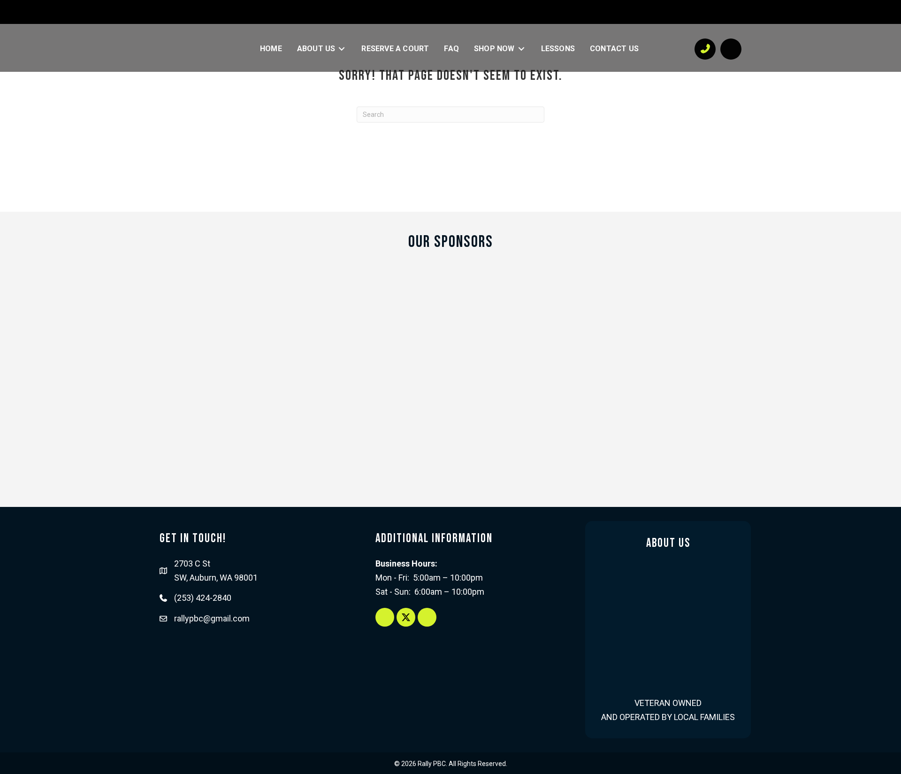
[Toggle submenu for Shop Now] (521, 49)
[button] (202, 11)
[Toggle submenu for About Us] (341, 49)
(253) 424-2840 (202, 598)
